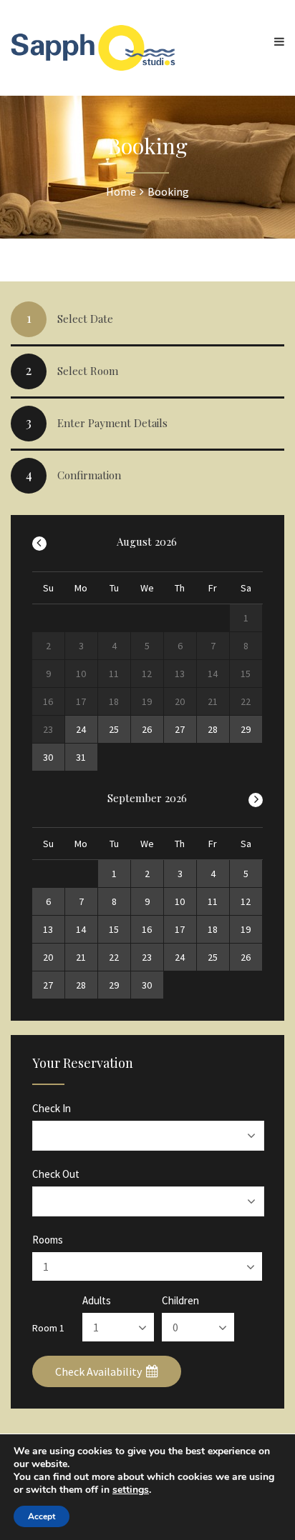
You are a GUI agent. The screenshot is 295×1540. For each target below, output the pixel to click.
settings (130, 1490)
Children (180, 1300)
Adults (96, 1300)
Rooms (47, 1239)
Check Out (55, 1174)
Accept (41, 1516)
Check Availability (99, 1371)
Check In (51, 1108)
